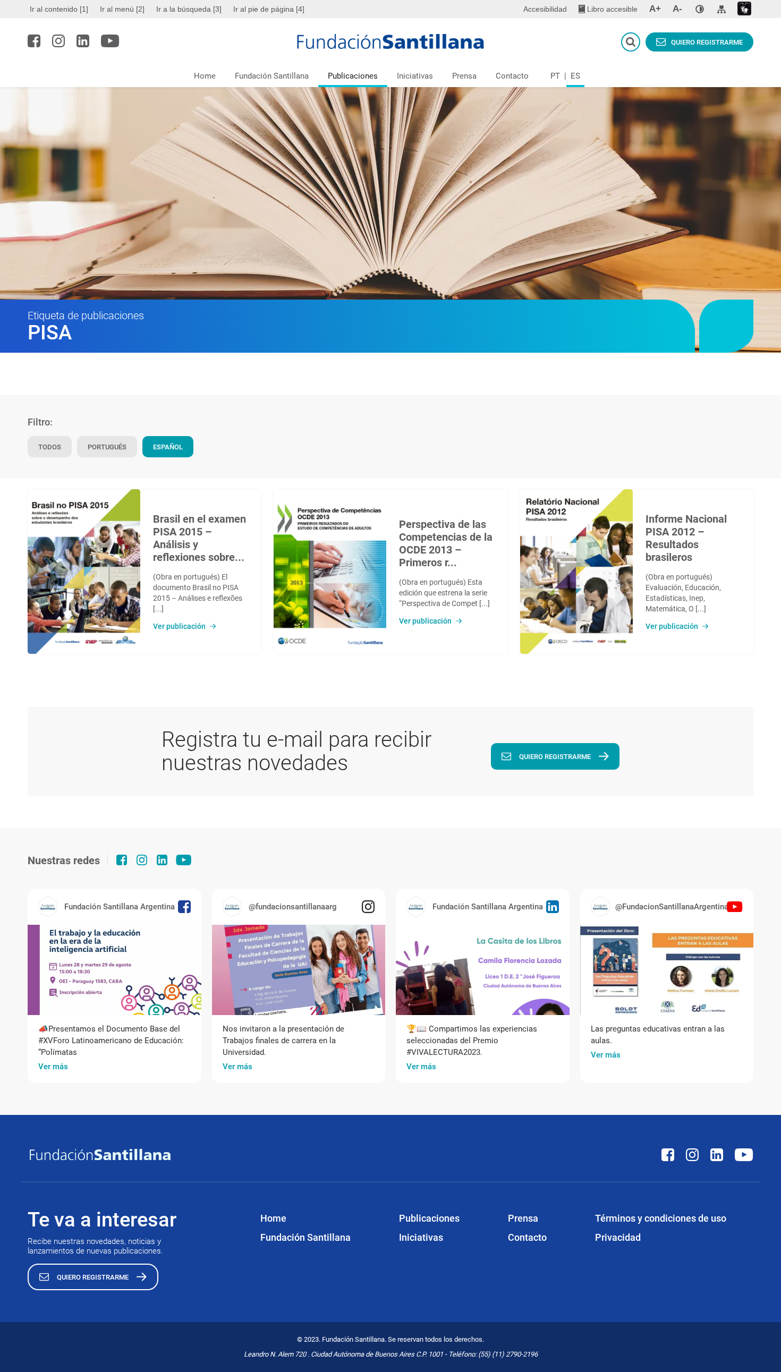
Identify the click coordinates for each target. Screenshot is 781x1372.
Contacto (512, 76)
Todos (49, 447)
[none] (699, 9)
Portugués (107, 447)
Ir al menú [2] (122, 9)
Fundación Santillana (272, 76)
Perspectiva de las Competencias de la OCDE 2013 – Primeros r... (446, 543)
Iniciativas (415, 76)
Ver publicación (179, 626)
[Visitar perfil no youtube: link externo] (110, 41)
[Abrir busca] (630, 42)
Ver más (53, 1066)
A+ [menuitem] (655, 9)
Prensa (464, 76)
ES (575, 76)
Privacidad (618, 1237)
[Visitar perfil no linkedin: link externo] (83, 41)
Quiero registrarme (707, 42)
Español (168, 447)
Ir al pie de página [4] (268, 9)
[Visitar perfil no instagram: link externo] (58, 41)
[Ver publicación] (84, 571)
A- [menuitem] (677, 9)
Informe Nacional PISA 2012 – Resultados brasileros (686, 538)
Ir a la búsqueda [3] (189, 9)
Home (205, 76)
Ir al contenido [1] (59, 9)
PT (555, 76)
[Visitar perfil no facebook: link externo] (34, 41)
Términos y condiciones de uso (660, 1218)
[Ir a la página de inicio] (391, 41)
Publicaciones (353, 76)
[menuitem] (60, 9)
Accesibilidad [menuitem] (545, 9)
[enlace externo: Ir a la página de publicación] (114, 970)
